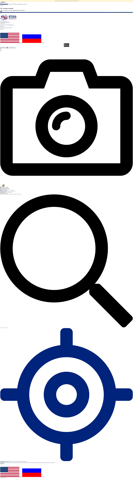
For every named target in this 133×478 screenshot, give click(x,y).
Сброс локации (2, 463)
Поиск (8, 188)
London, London (4, 462)
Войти (2, 189)
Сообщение (22, 4)
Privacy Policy (10, 27)
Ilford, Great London (40, 462)
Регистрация (6, 187)
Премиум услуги (7, 27)
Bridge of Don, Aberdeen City (50, 462)
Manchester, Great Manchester (31, 462)
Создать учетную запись (11, 12)
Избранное (25, 4)
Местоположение (17, 4)
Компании (1, 5)
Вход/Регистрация (10, 4)
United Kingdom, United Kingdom (13, 462)
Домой (1, 11)
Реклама (4, 27)
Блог (3, 5)
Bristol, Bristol (22, 462)
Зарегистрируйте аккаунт (7, 189)
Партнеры (1, 27)
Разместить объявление (4, 4)
